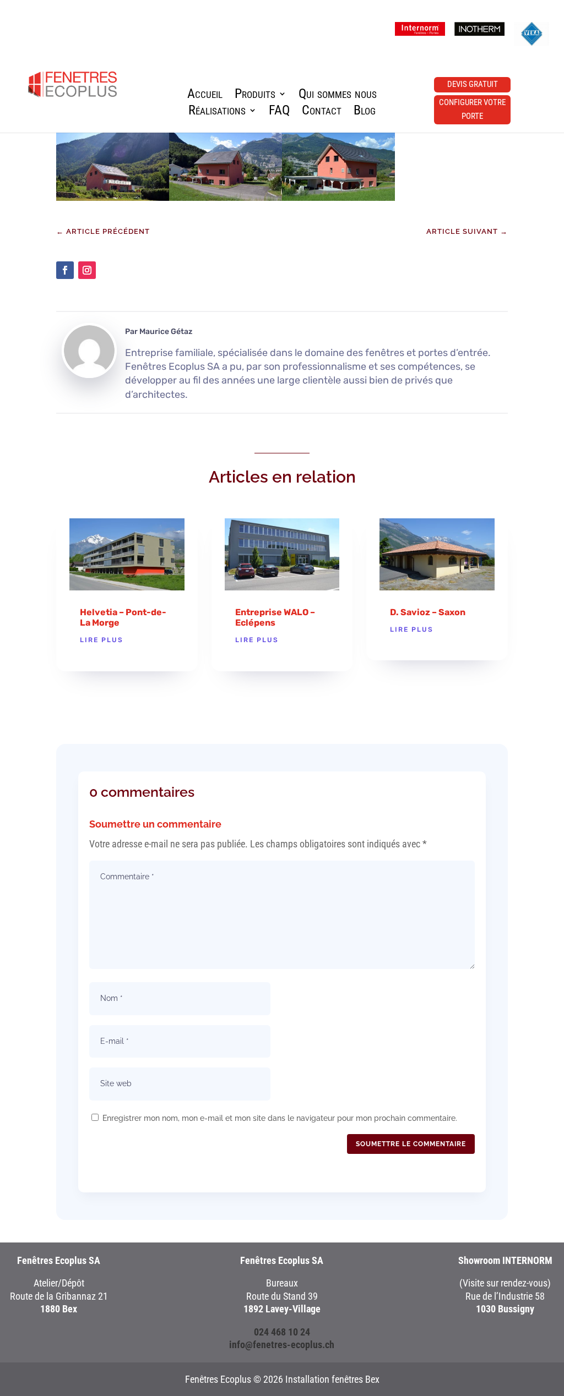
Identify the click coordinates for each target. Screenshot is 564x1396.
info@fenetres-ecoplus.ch (281, 1344)
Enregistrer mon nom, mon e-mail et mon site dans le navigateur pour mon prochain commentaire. (279, 1118)
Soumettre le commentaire (411, 1144)
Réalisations (217, 112)
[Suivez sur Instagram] (87, 270)
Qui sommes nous (338, 95)
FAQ (279, 112)
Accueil (205, 95)
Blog (365, 112)
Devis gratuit (472, 84)
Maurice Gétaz (165, 331)
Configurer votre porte (472, 109)
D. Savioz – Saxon (427, 612)
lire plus (101, 640)
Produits (255, 95)
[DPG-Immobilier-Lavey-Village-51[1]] (338, 198)
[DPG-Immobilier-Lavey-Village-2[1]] (112, 198)
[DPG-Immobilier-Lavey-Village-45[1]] (225, 198)
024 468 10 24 (282, 1332)
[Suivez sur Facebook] (65, 270)
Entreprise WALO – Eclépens (275, 617)
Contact (321, 112)
